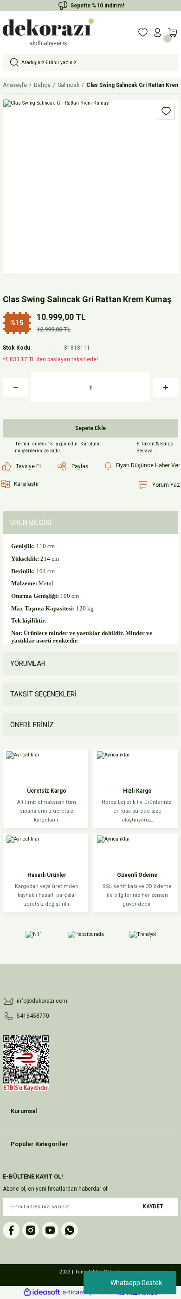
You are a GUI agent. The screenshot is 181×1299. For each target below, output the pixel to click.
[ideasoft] (41, 1292)
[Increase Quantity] (165, 387)
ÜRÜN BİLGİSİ (31, 522)
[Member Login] (158, 32)
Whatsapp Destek (136, 1282)
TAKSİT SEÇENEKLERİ (43, 694)
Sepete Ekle (90, 428)
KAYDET (152, 1206)
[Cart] (172, 32)
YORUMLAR (27, 663)
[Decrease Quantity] (15, 387)
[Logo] (48, 32)
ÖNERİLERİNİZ (32, 725)
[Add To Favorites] (166, 111)
